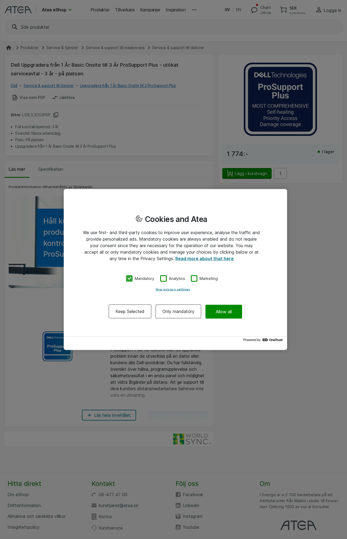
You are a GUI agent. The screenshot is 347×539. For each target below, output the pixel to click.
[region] (175, 269)
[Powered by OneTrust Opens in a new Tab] (263, 341)
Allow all (224, 311)
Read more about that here (204, 258)
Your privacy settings (172, 289)
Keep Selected (129, 311)
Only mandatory (178, 311)
